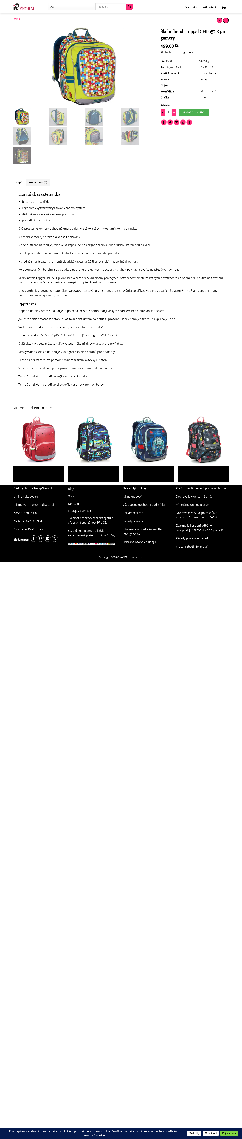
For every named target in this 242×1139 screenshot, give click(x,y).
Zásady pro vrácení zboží (192, 538)
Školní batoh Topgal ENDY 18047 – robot (146, 470)
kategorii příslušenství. (103, 335)
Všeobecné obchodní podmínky (144, 505)
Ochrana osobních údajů (139, 542)
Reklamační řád (133, 513)
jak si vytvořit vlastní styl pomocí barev (78, 385)
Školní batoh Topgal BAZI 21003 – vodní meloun (36, 471)
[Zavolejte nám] (55, 538)
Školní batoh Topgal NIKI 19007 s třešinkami (197, 471)
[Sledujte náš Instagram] (41, 538)
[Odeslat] (129, 7)
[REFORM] (24, 6)
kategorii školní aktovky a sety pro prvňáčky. (93, 343)
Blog (71, 489)
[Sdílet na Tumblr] (189, 122)
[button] (209, 7)
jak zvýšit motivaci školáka (69, 376)
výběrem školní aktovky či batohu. (86, 360)
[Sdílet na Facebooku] (164, 122)
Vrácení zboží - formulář (192, 547)
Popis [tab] (19, 182)
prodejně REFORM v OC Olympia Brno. (205, 530)
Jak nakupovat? (133, 496)
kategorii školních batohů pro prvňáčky (89, 352)
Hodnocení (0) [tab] (38, 182)
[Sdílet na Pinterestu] (183, 122)
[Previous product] (226, 20)
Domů (16, 19)
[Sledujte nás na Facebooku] (34, 538)
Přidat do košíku (193, 112)
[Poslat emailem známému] (176, 122)
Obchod (190, 7)
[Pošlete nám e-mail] (48, 538)
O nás (72, 496)
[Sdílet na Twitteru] (170, 122)
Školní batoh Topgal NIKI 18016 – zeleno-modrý (92, 471)
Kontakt (73, 503)
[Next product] (219, 20)
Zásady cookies (133, 521)
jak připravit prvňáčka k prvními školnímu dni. (82, 368)
